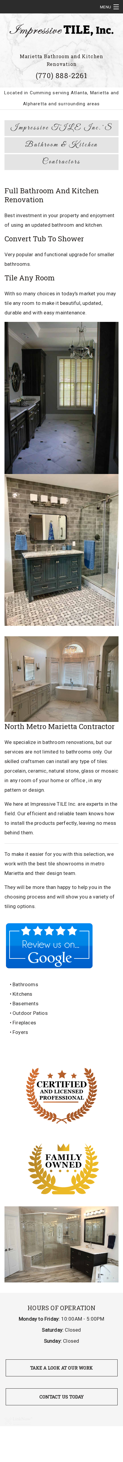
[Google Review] (49, 945)
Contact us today (61, 1397)
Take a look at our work (61, 1368)
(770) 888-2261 (61, 75)
